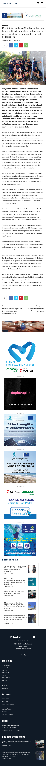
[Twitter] (16, 45)
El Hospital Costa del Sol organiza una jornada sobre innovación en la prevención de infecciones (14, 581)
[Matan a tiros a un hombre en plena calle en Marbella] (32, 594)
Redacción (7, 40)
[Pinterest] (21, 45)
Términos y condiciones (23, 648)
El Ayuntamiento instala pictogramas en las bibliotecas (36, 310)
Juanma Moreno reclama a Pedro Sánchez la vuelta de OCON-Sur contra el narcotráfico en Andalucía (15, 568)
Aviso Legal (23, 646)
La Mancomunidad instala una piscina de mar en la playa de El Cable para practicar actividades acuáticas (12, 310)
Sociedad (5, 25)
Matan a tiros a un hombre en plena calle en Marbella (14, 592)
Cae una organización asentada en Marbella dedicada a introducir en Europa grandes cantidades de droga (15, 618)
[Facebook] (11, 45)
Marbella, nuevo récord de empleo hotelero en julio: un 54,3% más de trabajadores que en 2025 (14, 605)
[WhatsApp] (26, 45)
